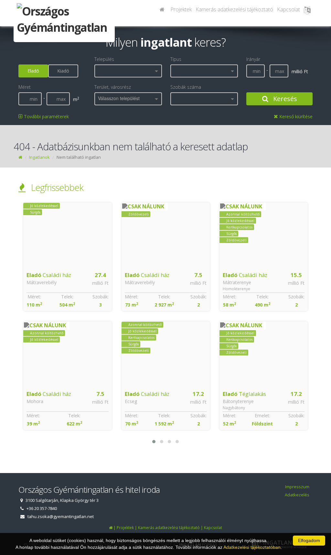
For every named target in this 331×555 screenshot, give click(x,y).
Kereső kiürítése (295, 116)
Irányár (253, 59)
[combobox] (128, 70)
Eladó (33, 71)
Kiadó (63, 71)
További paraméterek (46, 116)
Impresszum (297, 487)
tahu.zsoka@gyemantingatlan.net (60, 516)
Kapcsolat (288, 9)
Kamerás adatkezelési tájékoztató (234, 9)
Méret (24, 87)
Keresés (284, 98)
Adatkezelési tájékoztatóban (252, 547)
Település (104, 59)
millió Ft (100, 283)
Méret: (34, 297)
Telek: (67, 297)
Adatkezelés (297, 495)
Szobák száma (185, 87)
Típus (175, 59)
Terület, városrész (112, 87)
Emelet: (262, 415)
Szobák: (100, 297)
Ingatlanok (39, 157)
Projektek (181, 9)
